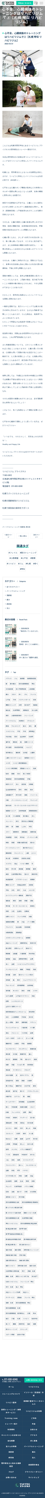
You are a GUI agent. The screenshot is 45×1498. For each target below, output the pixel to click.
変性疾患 (32, 1012)
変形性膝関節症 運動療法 (30, 1202)
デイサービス (10, 1297)
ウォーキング (10, 985)
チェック (9, 1186)
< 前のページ (8, 536)
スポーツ (20, 1038)
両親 (35, 1059)
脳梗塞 (22, 678)
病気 (25, 790)
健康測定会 (23, 943)
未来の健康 (9, 1075)
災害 (28, 1313)
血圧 (14, 959)
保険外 (15, 1117)
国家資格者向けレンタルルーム (16, 1012)
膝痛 (13, 774)
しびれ (24, 826)
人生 (7, 1160)
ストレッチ (23, 1329)
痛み (8, 599)
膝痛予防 (23, 1054)
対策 (25, 1192)
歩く (20, 694)
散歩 (17, 1022)
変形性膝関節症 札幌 (12, 1218)
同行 (21, 1128)
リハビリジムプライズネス (25, 964)
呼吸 (23, 1043)
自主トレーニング (11, 943)
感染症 (8, 1070)
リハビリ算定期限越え (20, 763)
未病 (20, 705)
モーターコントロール (20, 906)
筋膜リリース (28, 742)
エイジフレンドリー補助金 (14, 895)
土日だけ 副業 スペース (13, 1006)
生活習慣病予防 (11, 790)
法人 (8, 608)
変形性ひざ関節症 (27, 821)
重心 (30, 1054)
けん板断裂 (16, 816)
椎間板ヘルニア (11, 811)
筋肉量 (8, 975)
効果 (34, 768)
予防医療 (14, 1107)
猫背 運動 (18, 1250)
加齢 (7, 1065)
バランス (9, 678)
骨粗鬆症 (9, 779)
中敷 (7, 800)
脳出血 (8, 710)
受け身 (32, 1117)
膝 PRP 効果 (23, 1229)
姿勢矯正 (32, 731)
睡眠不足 (19, 1086)
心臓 (27, 853)
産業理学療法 (23, 959)
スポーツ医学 (10, 1038)
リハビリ (26, 1318)
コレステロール (31, 1165)
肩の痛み (26, 816)
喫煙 (27, 1181)
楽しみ (28, 1128)
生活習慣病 (31, 1102)
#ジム (20, 563)
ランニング (33, 800)
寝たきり (28, 1059)
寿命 (23, 991)
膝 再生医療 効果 (11, 1229)
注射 (14, 975)
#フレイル (13, 552)
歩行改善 (21, 1197)
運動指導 (9, 1123)
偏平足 (8, 742)
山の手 (28, 1139)
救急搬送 (30, 1065)
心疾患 (8, 1144)
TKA (21, 1059)
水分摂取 (33, 1192)
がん (25, 694)
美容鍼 (21, 869)
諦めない (9, 1139)
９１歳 (31, 1133)
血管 (13, 964)
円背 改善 (22, 1255)
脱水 (31, 790)
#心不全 (24, 558)
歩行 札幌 (9, 1287)
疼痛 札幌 (31, 1271)
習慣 (7, 1149)
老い (7, 964)
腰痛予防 (9, 1043)
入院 (13, 911)
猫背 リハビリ (10, 1266)
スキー (8, 832)
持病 (7, 911)
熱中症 (8, 906)
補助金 (8, 901)
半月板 (15, 1054)
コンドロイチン (11, 1049)
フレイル (33, 694)
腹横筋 (29, 1043)
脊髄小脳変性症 (22, 842)
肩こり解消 (26, 774)
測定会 (22, 1123)
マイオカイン (17, 1070)
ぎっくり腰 (29, 1038)
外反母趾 (9, 737)
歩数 (28, 991)
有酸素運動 (9, 932)
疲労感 (8, 1091)
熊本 (34, 1313)
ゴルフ (32, 1107)
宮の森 (35, 1139)
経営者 (24, 784)
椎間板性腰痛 (10, 922)
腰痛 (14, 1324)
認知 (13, 1160)
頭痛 (17, 826)
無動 (7, 842)
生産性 (19, 911)
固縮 (13, 842)
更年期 (8, 991)
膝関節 (15, 1059)
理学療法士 (9, 752)
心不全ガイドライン (22, 996)
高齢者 (22, 527)
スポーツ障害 (10, 1334)
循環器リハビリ (29, 758)
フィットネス (16, 1112)
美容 (7, 874)
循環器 (8, 959)
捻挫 (34, 700)
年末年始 (32, 953)
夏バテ (22, 1091)
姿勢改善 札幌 (22, 1266)
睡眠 (21, 969)
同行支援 (30, 1123)
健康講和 (24, 832)
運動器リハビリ (25, 768)
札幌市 (31, 737)
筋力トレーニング (11, 1329)
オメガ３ (16, 991)
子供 (14, 700)
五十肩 (8, 816)
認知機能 (21, 1102)
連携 (20, 901)
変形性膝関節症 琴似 (23, 1303)
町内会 (22, 837)
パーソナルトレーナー (13, 848)
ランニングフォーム (12, 1027)
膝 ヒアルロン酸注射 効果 (14, 1207)
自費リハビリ (10, 916)
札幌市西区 (16, 710)
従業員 (26, 911)
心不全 (8, 700)
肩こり (8, 1324)
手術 (24, 731)
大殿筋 (16, 1043)
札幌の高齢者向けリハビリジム (15, 500)
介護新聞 (23, 953)
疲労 (34, 1086)
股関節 (28, 938)
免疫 (34, 969)
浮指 (7, 890)
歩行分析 (19, 795)
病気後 (28, 527)
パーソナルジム (11, 721)
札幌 (18, 1318)
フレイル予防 (21, 916)
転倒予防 (34, 1318)
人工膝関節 (15, 1017)
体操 (33, 996)
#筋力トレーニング (28, 552)
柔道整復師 (9, 879)
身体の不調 (20, 1334)
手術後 (24, 1017)
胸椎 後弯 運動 (24, 1260)
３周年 (18, 1133)
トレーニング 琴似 (27, 1282)
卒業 (15, 1123)
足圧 (31, 1176)
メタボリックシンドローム (14, 938)
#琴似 (22, 568)
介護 (13, 1318)
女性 (13, 890)
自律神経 (30, 985)
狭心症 (8, 858)
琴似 (33, 684)
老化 (30, 726)
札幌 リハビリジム (12, 1282)
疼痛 (25, 901)
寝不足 (15, 1091)
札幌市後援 (18, 1186)
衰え (7, 1107)
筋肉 (7, 869)
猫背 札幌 (33, 1266)
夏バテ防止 (9, 1086)
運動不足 (29, 895)
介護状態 (24, 1027)
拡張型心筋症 (26, 858)
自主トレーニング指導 (13, 1292)
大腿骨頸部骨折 (17, 715)
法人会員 (34, 710)
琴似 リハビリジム (12, 1223)
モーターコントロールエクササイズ (25, 805)
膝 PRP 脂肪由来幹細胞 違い (14, 1234)
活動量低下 (9, 795)
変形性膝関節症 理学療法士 (15, 1313)
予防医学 (24, 1155)
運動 (31, 901)
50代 (20, 790)
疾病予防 (21, 1324)
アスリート (15, 1033)
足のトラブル (24, 1075)
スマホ (35, 991)
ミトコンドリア (28, 1160)
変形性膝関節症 (24, 684)
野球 (15, 1128)
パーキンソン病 (32, 837)
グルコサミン (23, 1049)
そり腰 (32, 1027)
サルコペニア (16, 726)
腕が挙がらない (28, 848)
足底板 (31, 885)
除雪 (13, 1170)
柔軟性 (32, 906)
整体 (34, 869)
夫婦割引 (21, 721)
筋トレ (21, 1165)
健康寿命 (16, 832)
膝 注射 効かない (24, 1244)
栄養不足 (9, 1096)
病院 (14, 901)
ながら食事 (9, 996)
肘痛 (7, 1112)
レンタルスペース (17, 1001)
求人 (33, 816)
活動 (13, 1192)
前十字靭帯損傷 (21, 689)
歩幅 (28, 779)
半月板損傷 (9, 689)
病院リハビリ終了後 (22, 1276)
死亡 (23, 1271)
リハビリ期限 (24, 864)
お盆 (23, 922)
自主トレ (26, 1292)
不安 (18, 731)
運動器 (19, 1297)
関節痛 (8, 953)
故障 (31, 1033)
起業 (7, 1001)
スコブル (9, 864)
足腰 (15, 1139)
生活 (21, 1181)
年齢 (34, 1128)
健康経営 (26, 710)
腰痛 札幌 (9, 1276)
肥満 (7, 726)
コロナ (14, 694)
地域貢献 (27, 927)
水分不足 (27, 1086)
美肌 (25, 795)
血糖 (7, 1170)
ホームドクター (11, 1102)
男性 (7, 1033)
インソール (33, 795)
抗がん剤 (30, 1144)
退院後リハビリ (11, 1197)
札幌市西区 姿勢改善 (12, 1271)
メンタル (14, 1149)
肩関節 (32, 879)
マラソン (33, 1022)
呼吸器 (15, 1144)
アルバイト (9, 927)
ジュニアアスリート (29, 980)
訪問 (24, 1112)
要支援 (8, 1054)
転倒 (7, 774)
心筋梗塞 (32, 689)
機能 (28, 1096)
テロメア (27, 1070)
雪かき (26, 874)
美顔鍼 (28, 869)
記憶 (7, 1192)
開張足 (15, 742)
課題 (23, 1081)
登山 (15, 864)
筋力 (24, 726)
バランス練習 (28, 1186)
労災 (7, 1017)
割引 (18, 980)
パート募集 (31, 922)
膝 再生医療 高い (11, 1244)
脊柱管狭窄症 (18, 747)
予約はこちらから (24, 3)
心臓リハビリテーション (14, 758)
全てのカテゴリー (13, 586)
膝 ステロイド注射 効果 (13, 1213)
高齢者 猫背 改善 (11, 1255)
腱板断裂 (9, 853)
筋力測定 (9, 948)
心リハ (34, 853)
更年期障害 (20, 985)
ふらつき (32, 890)
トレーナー (9, 821)
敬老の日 (33, 943)
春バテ (19, 1192)
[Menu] (41, 3)
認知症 (8, 980)
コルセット (9, 1133)
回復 (33, 1181)
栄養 (30, 916)
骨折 (7, 715)
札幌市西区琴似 (17, 874)
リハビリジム (10, 731)
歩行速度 (9, 747)
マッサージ (23, 1117)
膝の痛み (13, 684)
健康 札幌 (9, 1303)
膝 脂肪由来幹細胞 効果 (13, 1239)
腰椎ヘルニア (10, 885)
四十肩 (14, 869)
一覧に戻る (22, 536)
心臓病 (32, 752)
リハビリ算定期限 (11, 768)
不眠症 (28, 969)
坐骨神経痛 (22, 811)
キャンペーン (18, 853)
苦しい (22, 1144)
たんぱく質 (20, 1065)
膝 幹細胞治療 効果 (30, 1239)
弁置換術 (16, 858)
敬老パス (29, 948)
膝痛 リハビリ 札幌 (30, 1213)
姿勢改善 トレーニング (31, 1250)
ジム (15, 678)
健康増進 (24, 1022)
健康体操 (33, 832)
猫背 (28, 1324)
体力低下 (34, 1276)
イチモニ (25, 1170)
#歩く (35, 563)
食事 (15, 1181)
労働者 (31, 784)
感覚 (17, 1081)
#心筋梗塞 (14, 558)
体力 (18, 774)
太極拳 (29, 1081)
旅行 (18, 890)
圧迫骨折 (23, 737)
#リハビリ (11, 563)
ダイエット (31, 721)
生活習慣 (9, 1181)
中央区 (8, 1117)
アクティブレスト (33, 1091)
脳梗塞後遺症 (31, 678)
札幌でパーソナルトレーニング (15, 493)
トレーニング (28, 715)
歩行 (17, 821)
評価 (20, 1176)
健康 (34, 1324)
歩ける (32, 1155)
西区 (30, 1112)
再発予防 (34, 874)
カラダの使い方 (11, 1176)
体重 (13, 1065)
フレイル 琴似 (29, 1297)
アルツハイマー (11, 1165)
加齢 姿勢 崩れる (11, 1260)
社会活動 (19, 927)
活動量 (15, 953)
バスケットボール (24, 700)
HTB (18, 1170)
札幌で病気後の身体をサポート (15, 507)
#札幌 (28, 563)
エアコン (17, 1096)
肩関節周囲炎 (33, 811)
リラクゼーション (21, 879)
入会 (24, 890)
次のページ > (36, 536)
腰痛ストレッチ (11, 705)
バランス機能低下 (26, 1149)
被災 (7, 1318)
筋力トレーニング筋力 (26, 975)
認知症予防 (9, 1081)
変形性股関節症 (19, 779)
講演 (21, 1139)
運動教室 (19, 932)
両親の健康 (23, 1107)
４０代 (8, 763)
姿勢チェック (18, 948)
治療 (25, 1176)
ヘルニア (29, 747)
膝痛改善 (33, 1049)
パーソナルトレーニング (11, 527)
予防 (30, 826)
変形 (15, 737)
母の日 (31, 1017)
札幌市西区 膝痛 (27, 1218)
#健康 (32, 558)
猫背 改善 (9, 1250)
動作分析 (9, 805)
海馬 (18, 1160)
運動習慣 (16, 1155)
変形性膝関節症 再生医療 (29, 1223)
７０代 (8, 1155)
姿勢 (7, 826)
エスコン (9, 1128)
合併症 (25, 752)
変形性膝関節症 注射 (12, 1202)
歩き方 (8, 1059)
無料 (24, 1133)
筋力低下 (27, 705)
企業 (31, 959)
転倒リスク (9, 784)
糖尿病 (18, 752)
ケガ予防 (24, 1033)
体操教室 (9, 837)
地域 (15, 837)
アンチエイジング (11, 969)
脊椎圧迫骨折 (21, 885)
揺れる (32, 842)
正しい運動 (9, 1022)
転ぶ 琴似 (19, 1287)
